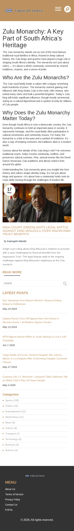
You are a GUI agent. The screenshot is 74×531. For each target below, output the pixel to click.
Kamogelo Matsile (17, 241)
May (9, 193)
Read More (12, 272)
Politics (11, 406)
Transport (12, 433)
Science (11, 450)
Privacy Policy (12, 499)
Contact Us (11, 504)
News (10, 422)
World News (14, 417)
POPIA (8, 510)
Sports (12, 400)
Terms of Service (14, 494)
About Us (10, 489)
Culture (11, 428)
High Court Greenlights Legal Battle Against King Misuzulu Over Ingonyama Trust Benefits (36, 231)
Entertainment (15, 411)
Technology (13, 439)
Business (12, 444)
